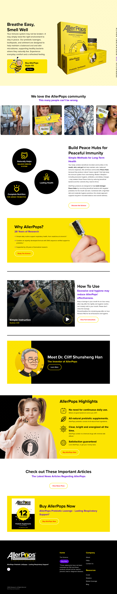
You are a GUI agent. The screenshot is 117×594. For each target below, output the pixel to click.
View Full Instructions (87, 320)
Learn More (54, 367)
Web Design (10, 588)
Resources (91, 570)
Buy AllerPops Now (69, 452)
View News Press (58, 486)
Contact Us (89, 564)
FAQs (88, 560)
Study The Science (24, 253)
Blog (87, 584)
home (62, 552)
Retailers (89, 578)
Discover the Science (79, 205)
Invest (88, 575)
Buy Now (30, 69)
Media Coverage (91, 581)
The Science (64, 557)
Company (90, 552)
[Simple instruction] (41, 303)
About (88, 557)
